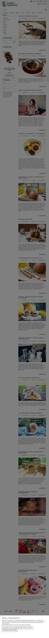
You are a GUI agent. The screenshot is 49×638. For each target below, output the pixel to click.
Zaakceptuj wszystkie (9, 630)
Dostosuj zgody (27, 627)
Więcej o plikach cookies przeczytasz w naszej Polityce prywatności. (16, 624)
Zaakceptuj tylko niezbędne (11, 627)
